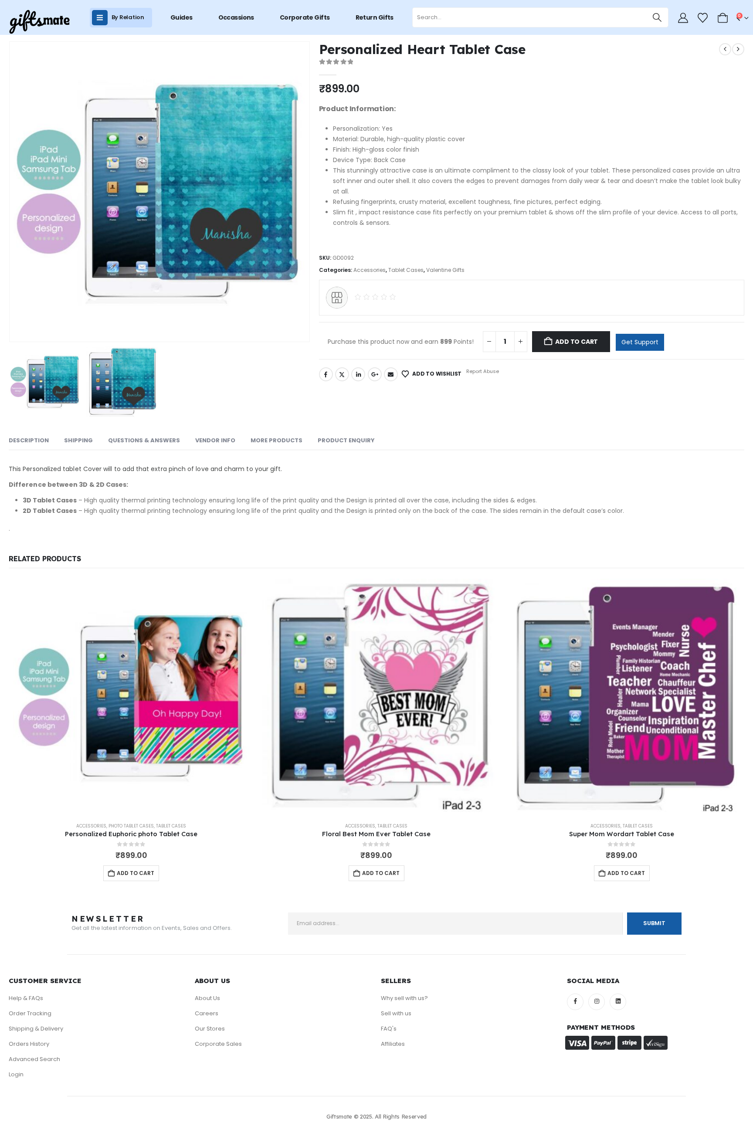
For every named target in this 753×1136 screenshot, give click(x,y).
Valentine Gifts (445, 270)
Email (391, 374)
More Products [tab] (276, 440)
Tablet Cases (406, 270)
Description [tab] (29, 440)
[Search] (657, 17)
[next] (738, 49)
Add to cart (576, 341)
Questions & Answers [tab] (144, 440)
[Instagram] (596, 1002)
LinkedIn (358, 374)
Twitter (342, 374)
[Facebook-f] (575, 1002)
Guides (181, 17)
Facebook (326, 374)
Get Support (639, 342)
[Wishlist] (703, 18)
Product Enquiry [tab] (346, 440)
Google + (375, 374)
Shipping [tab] (78, 440)
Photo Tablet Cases (131, 826)
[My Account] (683, 18)
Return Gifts (374, 17)
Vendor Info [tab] (215, 440)
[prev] (725, 49)
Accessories (369, 270)
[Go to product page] (131, 697)
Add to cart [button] (135, 873)
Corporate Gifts (305, 17)
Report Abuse (482, 371)
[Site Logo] (39, 22)
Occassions (236, 17)
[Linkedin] (618, 1002)
